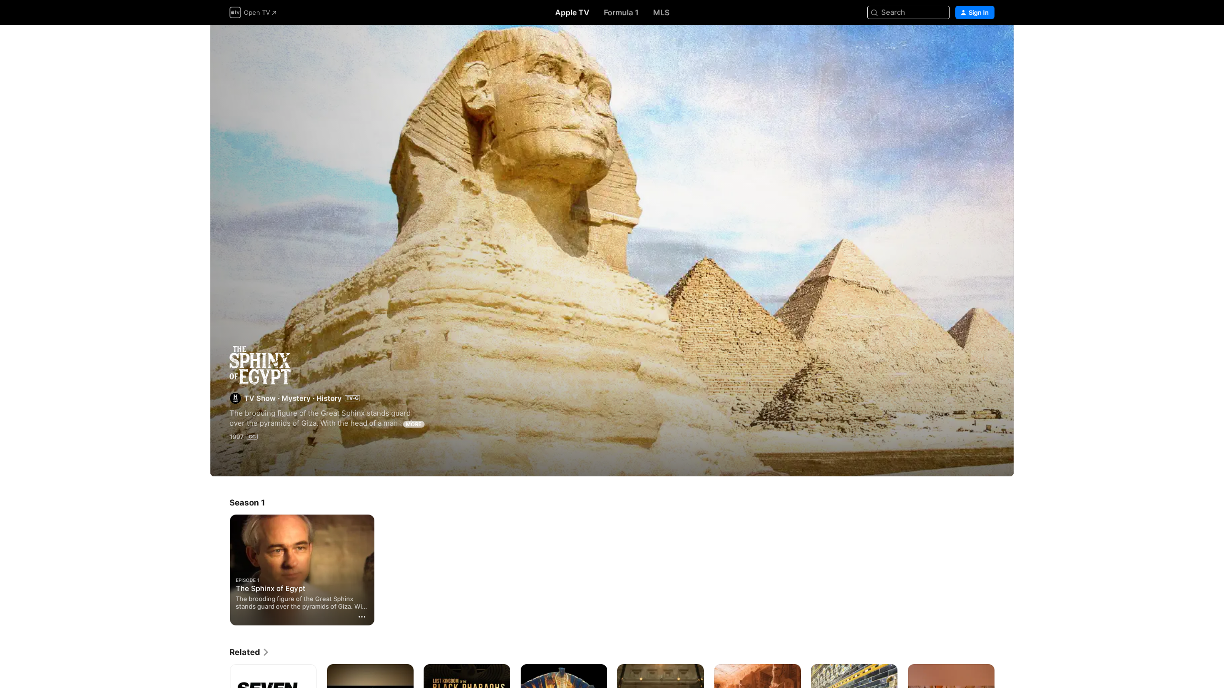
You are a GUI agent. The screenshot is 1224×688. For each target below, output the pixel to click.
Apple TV (572, 12)
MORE (414, 424)
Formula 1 (621, 12)
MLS (661, 12)
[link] (250, 652)
